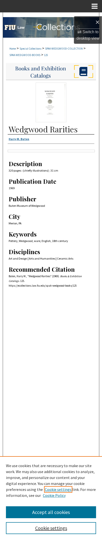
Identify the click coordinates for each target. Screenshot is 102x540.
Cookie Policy (54, 495)
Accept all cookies (51, 512)
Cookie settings (58, 489)
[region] (51, 498)
